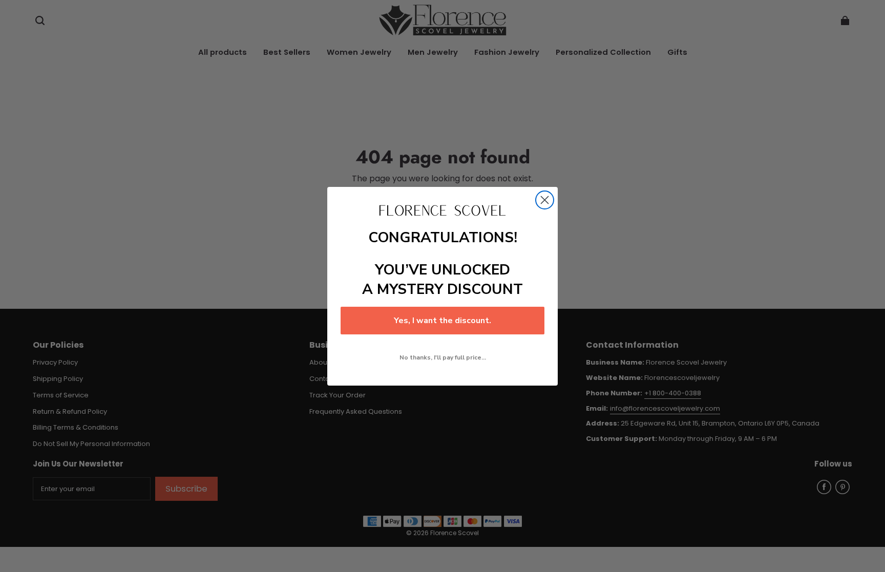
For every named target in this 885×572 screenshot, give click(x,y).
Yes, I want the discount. (442, 320)
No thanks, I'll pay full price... (442, 357)
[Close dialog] (545, 200)
